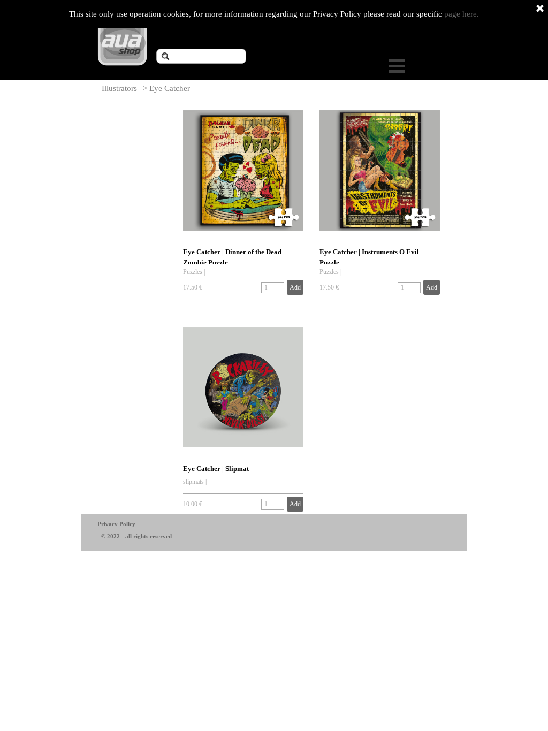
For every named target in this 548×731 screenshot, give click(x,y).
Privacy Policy (116, 524)
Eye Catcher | (171, 88)
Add (295, 287)
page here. (461, 14)
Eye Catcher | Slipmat (216, 469)
